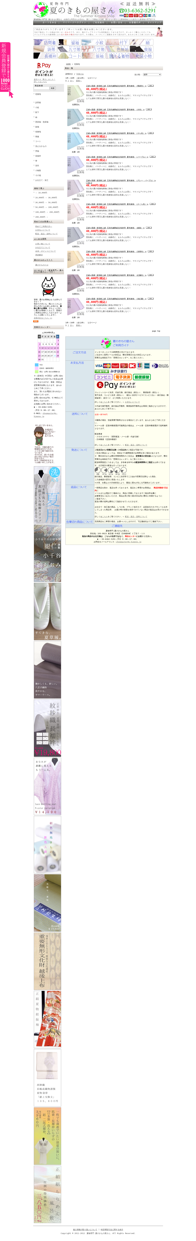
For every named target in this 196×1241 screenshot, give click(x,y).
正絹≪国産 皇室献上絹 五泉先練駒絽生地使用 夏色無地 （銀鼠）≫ (115, 228)
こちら (105, 402)
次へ (72, 81)
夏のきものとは (41, 265)
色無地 (38, 94)
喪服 (37, 137)
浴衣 (37, 166)
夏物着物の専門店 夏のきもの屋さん (48, 19)
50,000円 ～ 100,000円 (46, 207)
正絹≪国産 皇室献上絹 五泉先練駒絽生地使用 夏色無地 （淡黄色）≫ (116, 251)
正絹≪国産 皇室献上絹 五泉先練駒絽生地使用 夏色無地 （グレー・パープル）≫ (121, 180)
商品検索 (39, 86)
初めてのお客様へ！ (43, 221)
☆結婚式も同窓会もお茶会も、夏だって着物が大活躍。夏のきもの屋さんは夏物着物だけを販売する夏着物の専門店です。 (110, 19)
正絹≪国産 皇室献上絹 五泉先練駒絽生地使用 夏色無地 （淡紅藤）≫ (116, 299)
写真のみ (80, 74)
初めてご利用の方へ (43, 226)
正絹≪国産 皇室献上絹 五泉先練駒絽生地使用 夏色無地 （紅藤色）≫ (116, 275)
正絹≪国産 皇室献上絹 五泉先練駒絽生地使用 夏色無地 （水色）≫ (115, 110)
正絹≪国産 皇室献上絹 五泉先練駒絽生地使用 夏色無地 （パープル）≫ (117, 157)
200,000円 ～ (41, 217)
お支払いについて (42, 230)
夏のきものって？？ (43, 260)
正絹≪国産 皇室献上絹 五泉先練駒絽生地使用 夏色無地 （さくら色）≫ (117, 204)
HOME (68, 64)
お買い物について (42, 244)
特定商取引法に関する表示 (112, 1230)
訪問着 (38, 102)
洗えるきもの (40, 146)
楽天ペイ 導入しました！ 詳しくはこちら (45, 80)
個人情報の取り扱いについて (85, 1230)
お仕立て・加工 (41, 180)
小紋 (37, 107)
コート (38, 141)
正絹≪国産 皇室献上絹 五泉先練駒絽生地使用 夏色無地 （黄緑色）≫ (116, 86)
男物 (37, 151)
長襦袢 (38, 156)
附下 (37, 112)
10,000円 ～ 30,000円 (46, 198)
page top (156, 331)
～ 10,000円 (41, 193)
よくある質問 (40, 239)
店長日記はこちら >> (43, 318)
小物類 (38, 170)
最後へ (79, 81)
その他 (38, 175)
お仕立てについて (42, 247)
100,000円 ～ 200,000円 (47, 212)
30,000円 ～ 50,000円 (46, 202)
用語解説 (39, 255)
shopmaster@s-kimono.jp (128, 542)
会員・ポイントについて (45, 251)
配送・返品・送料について (46, 234)
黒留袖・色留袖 (41, 122)
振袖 (37, 127)
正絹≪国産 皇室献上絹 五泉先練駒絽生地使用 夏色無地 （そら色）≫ (116, 133)
